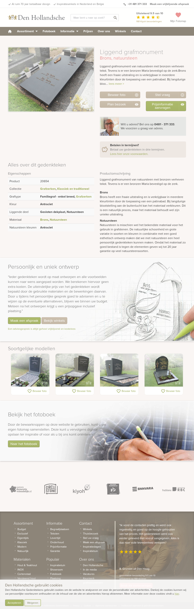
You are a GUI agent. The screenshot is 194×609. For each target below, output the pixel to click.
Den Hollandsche (93, 565)
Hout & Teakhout (27, 565)
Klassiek (22, 542)
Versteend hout (26, 578)
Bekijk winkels (54, 320)
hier (177, 594)
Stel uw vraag (91, 538)
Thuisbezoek (90, 533)
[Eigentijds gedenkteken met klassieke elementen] (75, 370)
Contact (136, 31)
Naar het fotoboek (23, 443)
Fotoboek (49, 31)
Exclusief (22, 533)
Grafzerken (48, 189)
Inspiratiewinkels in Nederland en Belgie (80, 4)
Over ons (104, 31)
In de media (90, 569)
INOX (20, 569)
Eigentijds (23, 538)
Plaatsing (55, 578)
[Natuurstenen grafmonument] (30, 370)
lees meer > (116, 84)
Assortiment (25, 31)
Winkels (120, 31)
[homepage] (10, 31)
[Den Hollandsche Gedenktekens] (36, 17)
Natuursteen (58, 219)
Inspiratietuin (57, 565)
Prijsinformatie (58, 547)
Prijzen (88, 31)
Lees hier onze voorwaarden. (129, 154)
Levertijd (55, 538)
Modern (22, 547)
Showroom (56, 569)
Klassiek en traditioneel (73, 189)
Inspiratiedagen (92, 547)
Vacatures (89, 574)
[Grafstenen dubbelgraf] (119, 370)
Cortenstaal (24, 574)
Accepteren (14, 603)
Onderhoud (57, 542)
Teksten (54, 533)
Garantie (55, 551)
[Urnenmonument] (164, 370)
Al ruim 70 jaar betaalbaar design (31, 4)
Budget (21, 529)
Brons (44, 219)
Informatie (67, 31)
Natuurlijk (22, 551)
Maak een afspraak (24, 320)
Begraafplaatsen (59, 529)
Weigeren (32, 603)
